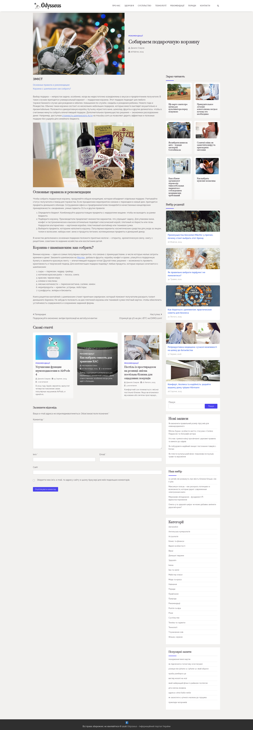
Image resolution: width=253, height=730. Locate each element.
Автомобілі (173, 527)
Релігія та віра (175, 608)
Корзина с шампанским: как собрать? (52, 88)
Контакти (205, 6)
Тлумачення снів (176, 632)
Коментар (38, 419)
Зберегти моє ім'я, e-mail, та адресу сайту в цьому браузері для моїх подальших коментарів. (83, 480)
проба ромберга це (177, 674)
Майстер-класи (175, 575)
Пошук (172, 402)
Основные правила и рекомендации (51, 85)
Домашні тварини (176, 556)
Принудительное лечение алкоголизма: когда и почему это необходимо (207, 109)
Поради (192, 6)
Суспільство (144, 6)
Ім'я (35, 454)
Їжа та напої (174, 570)
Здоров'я (172, 560)
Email (102, 454)
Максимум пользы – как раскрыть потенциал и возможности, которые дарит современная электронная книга (189, 489)
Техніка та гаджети (177, 623)
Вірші (171, 551)
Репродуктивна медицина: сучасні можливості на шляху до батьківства (192, 348)
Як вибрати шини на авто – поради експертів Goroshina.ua (178, 146)
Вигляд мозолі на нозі (178, 678)
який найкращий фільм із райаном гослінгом (188, 683)
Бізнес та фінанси (176, 541)
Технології (160, 6)
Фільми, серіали (176, 637)
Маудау (81, 257)
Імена (171, 565)
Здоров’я (129, 6)
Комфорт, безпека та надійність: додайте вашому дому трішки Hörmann (189, 386)
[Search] (218, 6)
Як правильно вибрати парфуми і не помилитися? (186, 274)
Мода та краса (175, 579)
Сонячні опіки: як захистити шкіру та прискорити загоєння (206, 146)
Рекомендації (177, 6)
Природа (172, 599)
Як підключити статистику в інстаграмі (186, 664)
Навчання (173, 584)
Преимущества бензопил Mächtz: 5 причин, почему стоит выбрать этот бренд (190, 236)
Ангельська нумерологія (179, 532)
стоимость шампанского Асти (77, 115)
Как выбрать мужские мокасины (206, 179)
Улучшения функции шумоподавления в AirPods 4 (53, 370)
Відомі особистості (177, 546)
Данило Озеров (137, 48)
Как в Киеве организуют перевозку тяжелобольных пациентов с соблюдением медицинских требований (176, 187)
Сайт (35, 467)
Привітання (173, 594)
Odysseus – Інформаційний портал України (149, 726)
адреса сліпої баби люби (180, 693)
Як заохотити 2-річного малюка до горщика (188, 697)
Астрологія (173, 536)
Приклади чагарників (178, 702)
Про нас (116, 6)
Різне (171, 613)
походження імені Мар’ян (179, 659)
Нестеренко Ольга (89, 366)
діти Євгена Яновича (177, 688)
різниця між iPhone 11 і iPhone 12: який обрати (188, 669)
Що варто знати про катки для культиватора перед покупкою (178, 108)
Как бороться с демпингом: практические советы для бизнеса (190, 311)
